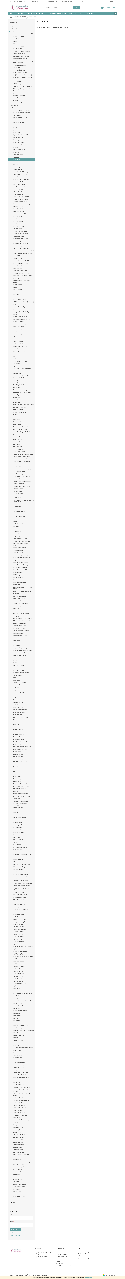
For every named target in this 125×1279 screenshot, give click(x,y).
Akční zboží (14, 29)
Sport (14, 93)
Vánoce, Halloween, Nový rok (21, 56)
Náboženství (16, 68)
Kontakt (58, 1261)
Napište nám (59, 1264)
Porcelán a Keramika (18, 36)
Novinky (13, 26)
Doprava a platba (53, 1)
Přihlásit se (15, 1229)
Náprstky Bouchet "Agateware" (85, 1258)
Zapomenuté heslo (15, 1235)
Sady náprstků (17, 81)
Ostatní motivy (17, 84)
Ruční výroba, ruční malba (20, 72)
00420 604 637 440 (43, 1257)
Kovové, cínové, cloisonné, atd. (21, 39)
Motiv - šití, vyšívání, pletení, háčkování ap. (23, 89)
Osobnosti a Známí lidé (19, 95)
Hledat (76, 7)
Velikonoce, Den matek (19, 54)
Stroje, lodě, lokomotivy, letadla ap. (22, 86)
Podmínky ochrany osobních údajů (64, 1267)
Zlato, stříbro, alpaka (18, 44)
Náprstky (13, 31)
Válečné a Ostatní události (20, 59)
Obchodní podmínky (67, 1)
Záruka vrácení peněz (62, 1257)
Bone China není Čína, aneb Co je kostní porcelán (85, 1253)
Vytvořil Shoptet (110, 1275)
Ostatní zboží (14, 105)
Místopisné (16, 100)
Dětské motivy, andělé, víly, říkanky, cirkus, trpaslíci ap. (23, 62)
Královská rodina (17, 49)
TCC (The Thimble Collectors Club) (22, 75)
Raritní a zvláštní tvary (19, 70)
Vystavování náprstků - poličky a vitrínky (22, 103)
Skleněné (15, 41)
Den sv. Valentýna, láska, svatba (21, 51)
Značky (13, 108)
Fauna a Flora (16, 98)
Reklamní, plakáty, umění (19, 65)
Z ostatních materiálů (18, 46)
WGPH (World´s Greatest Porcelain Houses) (22, 78)
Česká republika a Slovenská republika (23, 34)
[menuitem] (12, 13)
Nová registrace (14, 1233)
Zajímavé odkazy (61, 1259)
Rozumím (88, 1277)
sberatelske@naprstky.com (45, 1253)
